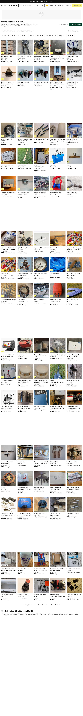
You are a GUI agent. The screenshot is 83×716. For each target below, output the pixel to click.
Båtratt (3, 487)
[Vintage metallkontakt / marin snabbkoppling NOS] (57, 397)
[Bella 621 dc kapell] (74, 130)
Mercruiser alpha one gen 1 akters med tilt (25, 57)
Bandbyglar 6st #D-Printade (41, 139)
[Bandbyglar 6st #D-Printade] (41, 130)
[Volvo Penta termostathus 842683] (41, 345)
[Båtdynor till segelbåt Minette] (74, 290)
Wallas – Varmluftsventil (40, 513)
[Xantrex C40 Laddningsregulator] (41, 156)
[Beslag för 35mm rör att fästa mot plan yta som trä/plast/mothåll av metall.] (25, 397)
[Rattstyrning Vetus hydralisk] (57, 345)
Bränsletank (21, 354)
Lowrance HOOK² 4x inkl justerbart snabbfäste (7, 355)
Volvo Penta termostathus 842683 (41, 355)
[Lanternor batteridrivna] (25, 73)
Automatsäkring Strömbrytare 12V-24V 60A (57, 595)
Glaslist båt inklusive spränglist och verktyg (7, 407)
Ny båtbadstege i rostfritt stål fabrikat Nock (57, 569)
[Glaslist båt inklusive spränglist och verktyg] (8, 397)
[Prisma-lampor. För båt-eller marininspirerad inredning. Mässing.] (41, 452)
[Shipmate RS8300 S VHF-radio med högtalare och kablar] (57, 47)
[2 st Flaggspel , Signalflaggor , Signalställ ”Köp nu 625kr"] (8, 264)
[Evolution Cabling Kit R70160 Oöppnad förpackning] (8, 130)
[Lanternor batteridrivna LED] (41, 73)
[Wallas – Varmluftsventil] (41, 504)
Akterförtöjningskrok (55, 192)
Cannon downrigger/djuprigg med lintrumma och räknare (57, 381)
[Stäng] (81, 1)
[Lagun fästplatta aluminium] (41, 238)
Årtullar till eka (54, 461)
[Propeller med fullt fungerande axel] (57, 504)
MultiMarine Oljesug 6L (7, 380)
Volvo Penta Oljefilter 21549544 (23, 569)
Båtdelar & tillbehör (9, 31)
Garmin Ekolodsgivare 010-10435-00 (74, 595)
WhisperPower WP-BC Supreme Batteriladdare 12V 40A (56, 83)
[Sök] (38, 5)
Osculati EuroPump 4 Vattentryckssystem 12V (73, 407)
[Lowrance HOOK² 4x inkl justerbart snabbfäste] (8, 345)
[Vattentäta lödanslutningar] (8, 290)
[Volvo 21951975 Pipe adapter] (74, 47)
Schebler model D (71, 461)
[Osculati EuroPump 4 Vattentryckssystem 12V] (74, 397)
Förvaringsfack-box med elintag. (7, 595)
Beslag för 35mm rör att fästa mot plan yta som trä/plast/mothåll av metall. (25, 407)
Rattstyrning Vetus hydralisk (57, 354)
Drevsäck (52, 165)
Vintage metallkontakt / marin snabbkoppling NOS (57, 407)
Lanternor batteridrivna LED (41, 82)
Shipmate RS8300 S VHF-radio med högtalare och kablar (57, 57)
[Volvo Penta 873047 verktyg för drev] (25, 183)
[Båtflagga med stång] (41, 397)
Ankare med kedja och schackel (56, 248)
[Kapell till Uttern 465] (57, 264)
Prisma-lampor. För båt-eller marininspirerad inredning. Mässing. (41, 462)
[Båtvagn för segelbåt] (41, 183)
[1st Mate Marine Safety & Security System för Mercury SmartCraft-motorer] (74, 345)
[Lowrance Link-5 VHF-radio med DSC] (74, 371)
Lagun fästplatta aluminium (41, 247)
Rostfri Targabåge (39, 299)
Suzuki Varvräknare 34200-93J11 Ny (41, 274)
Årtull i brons (70, 165)
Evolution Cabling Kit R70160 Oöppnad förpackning (6, 140)
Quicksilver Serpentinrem (73, 568)
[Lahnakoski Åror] (25, 156)
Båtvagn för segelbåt (40, 192)
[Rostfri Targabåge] (41, 290)
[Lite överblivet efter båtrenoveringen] (74, 73)
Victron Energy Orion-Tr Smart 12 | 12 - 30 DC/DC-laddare (24, 514)
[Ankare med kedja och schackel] (57, 238)
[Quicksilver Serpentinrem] (74, 559)
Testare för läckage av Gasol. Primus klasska (7, 83)
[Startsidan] (13, 5)
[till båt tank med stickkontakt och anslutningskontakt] (25, 290)
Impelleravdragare (39, 487)
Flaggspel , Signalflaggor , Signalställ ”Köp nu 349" (74, 248)
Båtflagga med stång (39, 406)
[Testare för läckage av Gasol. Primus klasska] (8, 73)
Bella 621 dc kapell (72, 139)
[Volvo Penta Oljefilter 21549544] (25, 559)
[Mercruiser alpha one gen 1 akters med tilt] (25, 47)
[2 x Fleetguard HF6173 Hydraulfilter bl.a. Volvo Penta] (25, 478)
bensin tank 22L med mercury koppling (55, 300)
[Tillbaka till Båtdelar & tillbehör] (2, 31)
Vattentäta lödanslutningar (8, 299)
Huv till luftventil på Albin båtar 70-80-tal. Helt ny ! (24, 381)
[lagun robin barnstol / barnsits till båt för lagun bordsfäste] (41, 559)
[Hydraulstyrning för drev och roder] (25, 238)
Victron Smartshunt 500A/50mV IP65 (55, 488)
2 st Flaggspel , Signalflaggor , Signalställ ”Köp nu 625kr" (8, 274)
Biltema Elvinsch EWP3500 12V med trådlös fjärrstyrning (25, 274)
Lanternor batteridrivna (24, 82)
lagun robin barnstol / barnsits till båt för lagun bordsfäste (40, 569)
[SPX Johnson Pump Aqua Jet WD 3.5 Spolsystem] (74, 478)
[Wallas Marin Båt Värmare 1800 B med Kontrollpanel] (8, 559)
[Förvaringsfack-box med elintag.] (8, 585)
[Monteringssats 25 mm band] (41, 585)
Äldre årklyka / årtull (72, 192)
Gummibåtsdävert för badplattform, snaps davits (8, 514)
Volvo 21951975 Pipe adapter (72, 57)
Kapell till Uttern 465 (56, 273)
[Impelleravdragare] (41, 478)
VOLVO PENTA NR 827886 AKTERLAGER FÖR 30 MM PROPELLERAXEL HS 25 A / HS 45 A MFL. (74, 274)
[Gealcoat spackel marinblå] (8, 183)
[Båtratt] (8, 478)
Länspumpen (21, 461)
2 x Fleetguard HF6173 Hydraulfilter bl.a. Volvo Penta (24, 488)
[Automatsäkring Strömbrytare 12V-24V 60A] (57, 585)
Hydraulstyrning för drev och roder (24, 248)
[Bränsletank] (25, 345)
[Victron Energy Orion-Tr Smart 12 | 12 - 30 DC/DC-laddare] (25, 504)
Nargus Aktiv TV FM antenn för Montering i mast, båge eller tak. (57, 140)
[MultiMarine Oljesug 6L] (8, 371)
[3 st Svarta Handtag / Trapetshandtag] (8, 452)
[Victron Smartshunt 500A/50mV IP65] (57, 478)
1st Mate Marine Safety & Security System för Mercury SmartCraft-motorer (73, 355)
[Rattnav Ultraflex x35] (8, 156)
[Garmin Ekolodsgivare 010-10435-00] (74, 585)
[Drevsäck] (57, 156)
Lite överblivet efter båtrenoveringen (72, 83)
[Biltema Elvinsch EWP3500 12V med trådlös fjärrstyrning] (25, 264)
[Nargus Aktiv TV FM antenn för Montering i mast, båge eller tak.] (57, 130)
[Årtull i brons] (74, 156)
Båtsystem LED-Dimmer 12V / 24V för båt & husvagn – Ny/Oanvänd (8, 248)
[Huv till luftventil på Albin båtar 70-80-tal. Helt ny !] (25, 371)
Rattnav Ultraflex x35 (7, 165)
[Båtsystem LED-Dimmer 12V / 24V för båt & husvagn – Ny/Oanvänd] (8, 238)
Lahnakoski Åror (22, 165)
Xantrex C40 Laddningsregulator (39, 165)
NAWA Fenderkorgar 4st (73, 513)
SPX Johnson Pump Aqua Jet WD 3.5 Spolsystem (73, 488)
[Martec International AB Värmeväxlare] (8, 47)
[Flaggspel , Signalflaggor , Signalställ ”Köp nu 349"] (74, 238)
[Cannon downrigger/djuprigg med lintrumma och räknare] (57, 371)
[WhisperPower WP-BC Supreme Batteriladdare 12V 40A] (57, 73)
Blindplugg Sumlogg (23, 594)
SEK (51, 5)
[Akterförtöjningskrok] (57, 183)
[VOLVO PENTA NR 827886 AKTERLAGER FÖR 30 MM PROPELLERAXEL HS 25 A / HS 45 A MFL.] (74, 264)
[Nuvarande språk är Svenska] (47, 5)
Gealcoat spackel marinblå (8, 192)
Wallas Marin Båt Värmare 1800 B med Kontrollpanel (8, 569)
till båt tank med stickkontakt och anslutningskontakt (23, 300)
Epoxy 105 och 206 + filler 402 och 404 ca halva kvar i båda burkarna (25, 140)
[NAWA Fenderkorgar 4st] (74, 504)
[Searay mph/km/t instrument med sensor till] (41, 47)
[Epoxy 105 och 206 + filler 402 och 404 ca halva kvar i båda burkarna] (25, 130)
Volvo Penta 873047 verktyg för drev (23, 193)
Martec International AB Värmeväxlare (7, 57)
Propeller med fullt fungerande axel (55, 514)
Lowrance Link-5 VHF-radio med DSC (74, 381)
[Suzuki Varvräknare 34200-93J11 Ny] (41, 264)
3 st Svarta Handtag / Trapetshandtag (7, 462)
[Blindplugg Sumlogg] (25, 585)
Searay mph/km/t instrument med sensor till (41, 57)
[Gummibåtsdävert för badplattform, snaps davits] (8, 504)
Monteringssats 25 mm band (40, 595)
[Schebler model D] (74, 452)
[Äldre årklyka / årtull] (74, 183)
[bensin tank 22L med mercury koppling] (57, 290)
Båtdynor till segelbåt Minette (72, 300)
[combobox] (29, 5)
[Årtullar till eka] (57, 452)
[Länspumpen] (25, 452)
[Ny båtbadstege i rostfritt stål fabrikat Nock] (57, 559)
